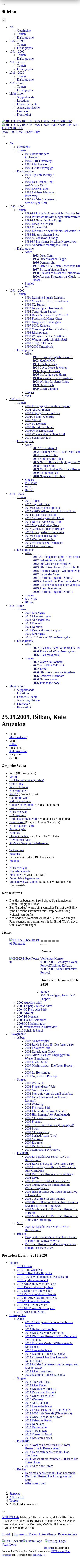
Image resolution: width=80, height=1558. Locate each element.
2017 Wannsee (34, 1399)
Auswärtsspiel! (18, 790)
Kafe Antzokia (18, 751)
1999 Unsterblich (43, 385)
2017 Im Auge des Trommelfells (44, 532)
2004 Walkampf (34, 1104)
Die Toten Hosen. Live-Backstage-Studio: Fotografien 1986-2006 (50, 1246)
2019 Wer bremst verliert (40, 539)
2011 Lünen (32, 500)
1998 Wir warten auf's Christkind (45, 336)
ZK (11, 27)
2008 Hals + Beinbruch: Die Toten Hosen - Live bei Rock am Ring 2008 (51, 1203)
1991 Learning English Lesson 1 (45, 297)
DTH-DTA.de (10, 1517)
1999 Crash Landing (45, 388)
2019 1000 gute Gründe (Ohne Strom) (48, 1413)
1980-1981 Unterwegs (38, 161)
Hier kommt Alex (20, 839)
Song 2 (13, 794)
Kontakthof (24, 114)
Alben (28, 252)
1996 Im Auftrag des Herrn (49, 374)
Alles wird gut (18, 867)
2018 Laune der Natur (38, 1406)
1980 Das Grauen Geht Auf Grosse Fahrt (39, 183)
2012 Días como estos (38, 1437)
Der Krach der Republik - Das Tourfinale (50, 1473)
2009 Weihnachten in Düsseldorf (45, 434)
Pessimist (15, 853)
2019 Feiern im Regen (38, 1420)
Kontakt (6, 1534)
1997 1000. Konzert (37, 325)
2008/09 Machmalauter (39, 430)
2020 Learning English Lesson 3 (53, 591)
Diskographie (25, 37)
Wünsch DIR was (20, 808)
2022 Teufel (40, 668)
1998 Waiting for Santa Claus (51, 381)
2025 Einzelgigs (35, 633)
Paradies (14, 832)
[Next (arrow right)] (45, 944)
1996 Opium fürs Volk (46, 371)
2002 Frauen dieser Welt (40, 1086)
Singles (29, 283)
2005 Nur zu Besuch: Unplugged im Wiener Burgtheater (47, 1056)
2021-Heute (16, 83)
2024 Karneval (34, 626)
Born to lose (17, 822)
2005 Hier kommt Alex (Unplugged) (47, 1114)
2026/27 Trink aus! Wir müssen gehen (48, 637)
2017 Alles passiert (36, 1402)
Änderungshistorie (28, 107)
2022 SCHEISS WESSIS (48, 665)
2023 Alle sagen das (37, 619)
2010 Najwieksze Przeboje (49, 476)
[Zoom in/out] (57, 941)
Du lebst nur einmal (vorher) (26, 780)
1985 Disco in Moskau (39, 224)
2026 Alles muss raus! (46, 654)
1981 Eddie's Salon (37, 189)
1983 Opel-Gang (43, 255)
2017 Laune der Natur (46, 574)
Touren (21, 34)
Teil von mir (16, 850)
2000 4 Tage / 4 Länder (39, 343)
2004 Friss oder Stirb (45, 455)
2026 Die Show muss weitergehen (54, 672)
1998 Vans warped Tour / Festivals (46, 329)
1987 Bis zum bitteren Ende (50, 269)
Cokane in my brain (21, 804)
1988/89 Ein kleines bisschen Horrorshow (50, 241)
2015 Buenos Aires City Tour (43, 521)
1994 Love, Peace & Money (50, 367)
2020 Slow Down (36, 1430)
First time (15, 874)
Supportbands (25, 97)
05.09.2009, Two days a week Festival (58, 962)
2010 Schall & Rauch (38, 437)
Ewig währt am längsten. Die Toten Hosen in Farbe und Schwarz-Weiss (51, 1239)
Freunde (14, 860)
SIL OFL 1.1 (39, 1554)
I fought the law (19, 836)
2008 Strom (32, 1128)
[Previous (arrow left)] (41, 944)
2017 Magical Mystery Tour (42, 525)
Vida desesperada (20, 801)
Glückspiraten (17, 815)
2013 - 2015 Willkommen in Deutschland (50, 511)
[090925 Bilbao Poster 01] (24, 962)
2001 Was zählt (34, 1083)
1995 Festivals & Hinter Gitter (43, 318)
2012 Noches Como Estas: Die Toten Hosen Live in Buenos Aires (47, 1446)
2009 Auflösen (34, 1139)
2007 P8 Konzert (35, 423)
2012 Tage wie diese (37, 504)
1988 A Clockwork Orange (41, 238)
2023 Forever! (33, 623)
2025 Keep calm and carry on (43, 630)
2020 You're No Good (38, 1434)
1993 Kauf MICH (44, 360)
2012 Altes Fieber (36, 1385)
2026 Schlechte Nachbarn (48, 676)
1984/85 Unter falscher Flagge (43, 220)
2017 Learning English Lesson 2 (53, 577)
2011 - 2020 (16, 72)
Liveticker (23, 111)
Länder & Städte (27, 104)
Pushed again (17, 829)
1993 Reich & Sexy (45, 364)
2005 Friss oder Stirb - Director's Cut (47, 1181)
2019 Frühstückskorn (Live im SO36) (48, 1409)
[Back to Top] (3, 1511)
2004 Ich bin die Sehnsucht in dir (45, 1111)
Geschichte (24, 30)
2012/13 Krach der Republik (42, 507)
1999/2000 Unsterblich (39, 346)
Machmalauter (18, 737)
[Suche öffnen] (40, 138)
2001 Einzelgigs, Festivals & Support (47, 406)
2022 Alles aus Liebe (38, 616)
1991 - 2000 (16, 51)
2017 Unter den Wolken (39, 1395)
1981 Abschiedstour (37, 164)
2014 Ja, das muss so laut (40, 514)
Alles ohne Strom (35, 1483)
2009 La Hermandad (45, 472)
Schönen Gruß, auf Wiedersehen (29, 843)
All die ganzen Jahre (21, 825)
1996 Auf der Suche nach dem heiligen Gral (40, 201)
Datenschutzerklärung (42, 1534)
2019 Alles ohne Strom (39, 546)
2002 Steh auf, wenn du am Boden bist (49, 1093)
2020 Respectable (36, 1427)
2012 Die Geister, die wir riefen (52, 563)
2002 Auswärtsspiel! (37, 409)
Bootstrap (49, 1547)
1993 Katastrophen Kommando (44, 308)
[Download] (49, 941)
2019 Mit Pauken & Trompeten (44, 542)
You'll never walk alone (23, 881)
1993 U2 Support (35, 304)
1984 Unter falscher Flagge (49, 259)
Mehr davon (16, 93)
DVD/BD (31, 483)
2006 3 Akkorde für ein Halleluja (45, 1198)
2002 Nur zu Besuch (37, 1090)
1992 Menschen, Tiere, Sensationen (47, 301)
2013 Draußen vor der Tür (41, 1388)
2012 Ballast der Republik (49, 560)
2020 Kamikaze (34, 1423)
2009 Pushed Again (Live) (41, 1135)
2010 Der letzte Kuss (38, 1146)
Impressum (20, 1534)
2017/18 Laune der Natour (41, 535)
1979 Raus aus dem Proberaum (37, 155)
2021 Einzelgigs (35, 612)
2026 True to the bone (46, 683)
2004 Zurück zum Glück (48, 458)
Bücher (29, 490)
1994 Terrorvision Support (41, 311)
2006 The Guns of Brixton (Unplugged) (49, 1125)
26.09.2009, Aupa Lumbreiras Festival (58, 969)
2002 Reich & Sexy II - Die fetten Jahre (49, 1044)
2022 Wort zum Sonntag (48, 661)
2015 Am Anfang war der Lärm (44, 518)
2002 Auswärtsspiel (45, 448)
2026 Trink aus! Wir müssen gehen (54, 651)
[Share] (45, 941)
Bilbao (13, 744)
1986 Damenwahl (36, 227)
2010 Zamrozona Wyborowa (42, 1149)
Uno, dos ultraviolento (23, 818)
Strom (13, 776)
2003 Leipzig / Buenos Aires (42, 413)
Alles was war (18, 811)
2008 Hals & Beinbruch (39, 427)
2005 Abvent (33, 420)
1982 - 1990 (16, 41)
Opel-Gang (16, 783)
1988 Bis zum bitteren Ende (42, 234)
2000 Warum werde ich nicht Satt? (46, 339)
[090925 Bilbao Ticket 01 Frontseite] (24, 943)
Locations (23, 100)
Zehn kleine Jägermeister (24, 878)
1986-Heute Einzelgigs (39, 168)
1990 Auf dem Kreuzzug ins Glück (46, 245)
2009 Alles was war (37, 1132)
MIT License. (58, 1551)
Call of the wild (18, 797)
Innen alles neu (18, 787)
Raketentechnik (67, 1534)
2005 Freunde (33, 1121)
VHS (28, 287)
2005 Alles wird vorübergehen (43, 1118)
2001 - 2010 (16, 62)
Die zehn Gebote (19, 871)
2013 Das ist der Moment (40, 1392)
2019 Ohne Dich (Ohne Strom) (44, 1416)
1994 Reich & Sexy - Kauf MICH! (46, 315)
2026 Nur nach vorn (45, 679)
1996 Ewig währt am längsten (43, 322)
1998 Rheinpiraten (36, 332)
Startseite (14, 1493)
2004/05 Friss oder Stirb (39, 416)
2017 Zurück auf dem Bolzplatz (44, 528)
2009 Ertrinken (34, 1142)
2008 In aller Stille (44, 465)
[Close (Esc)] (41, 941)
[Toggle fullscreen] (53, 941)
